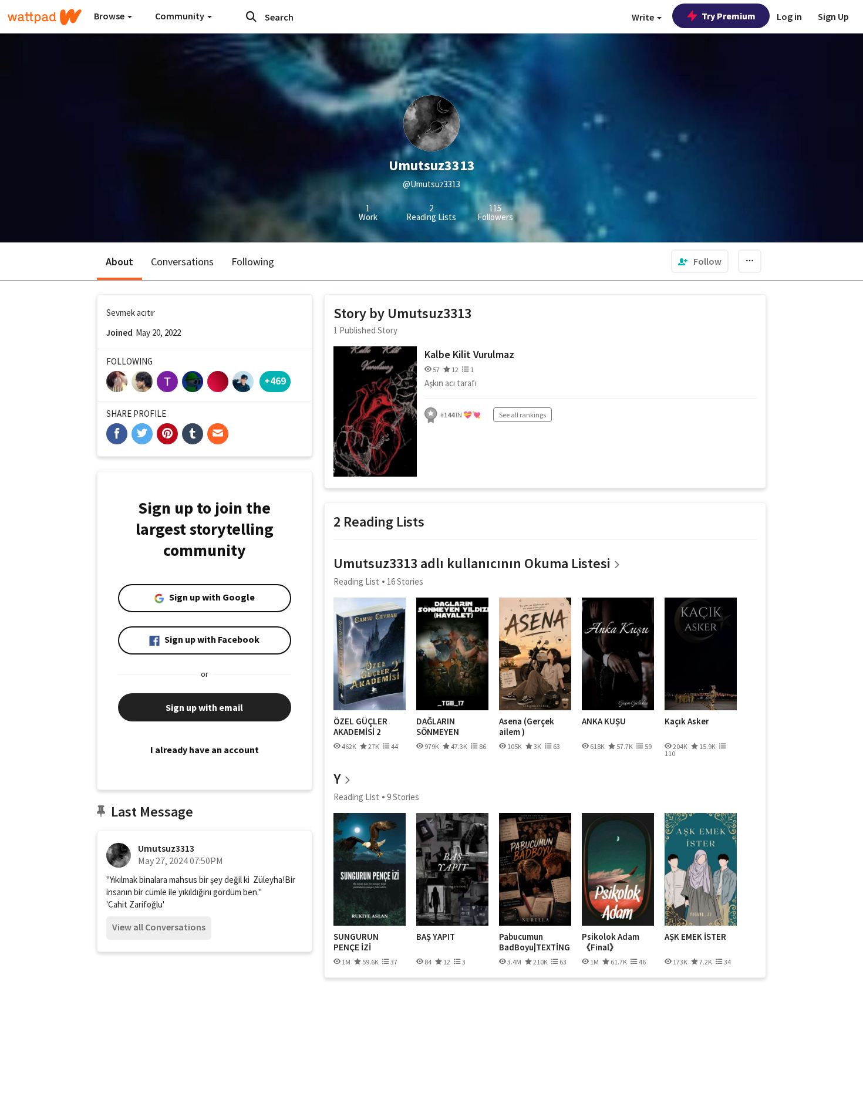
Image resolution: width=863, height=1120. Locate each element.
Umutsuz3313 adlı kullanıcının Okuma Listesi (471, 563)
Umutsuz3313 (166, 848)
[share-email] (217, 433)
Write (644, 17)
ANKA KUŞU (604, 721)
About (119, 261)
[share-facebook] (116, 433)
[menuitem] (700, 261)
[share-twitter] (142, 433)
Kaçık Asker (687, 721)
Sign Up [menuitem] (833, 16)
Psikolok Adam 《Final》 (610, 942)
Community (180, 16)
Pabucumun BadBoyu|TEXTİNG (534, 942)
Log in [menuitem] (789, 16)
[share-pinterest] (167, 433)
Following (252, 261)
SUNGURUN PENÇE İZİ (356, 942)
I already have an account (204, 749)
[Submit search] (251, 16)
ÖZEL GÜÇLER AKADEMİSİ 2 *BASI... (360, 726)
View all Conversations (158, 927)
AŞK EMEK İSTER (695, 937)
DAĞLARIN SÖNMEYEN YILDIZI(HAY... (442, 726)
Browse (110, 16)
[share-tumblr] (192, 433)
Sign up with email (204, 707)
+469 (275, 380)
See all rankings (522, 414)
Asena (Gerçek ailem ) (526, 726)
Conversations (182, 261)
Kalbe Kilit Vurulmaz (469, 354)
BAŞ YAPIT (435, 937)
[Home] (45, 17)
